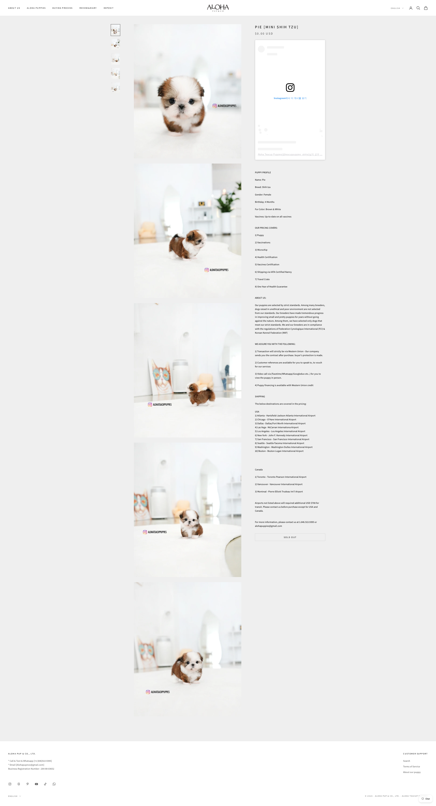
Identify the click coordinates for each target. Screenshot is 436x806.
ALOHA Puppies (36, 8)
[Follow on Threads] (18, 784)
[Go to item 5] (115, 88)
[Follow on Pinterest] (27, 784)
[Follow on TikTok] (45, 784)
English (395, 8)
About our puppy (412, 772)
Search (406, 760)
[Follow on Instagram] (10, 784)
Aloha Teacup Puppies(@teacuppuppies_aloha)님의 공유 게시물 (292, 154)
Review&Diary (88, 8)
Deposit (109, 8)
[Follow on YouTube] (36, 784)
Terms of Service (411, 766)
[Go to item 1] (115, 30)
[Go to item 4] (115, 73)
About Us (14, 8)
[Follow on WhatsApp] (54, 784)
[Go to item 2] (115, 44)
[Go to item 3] (115, 59)
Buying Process (62, 8)
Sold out (290, 537)
